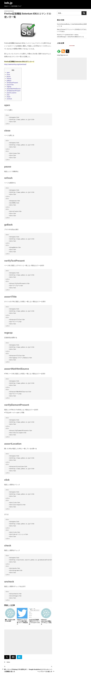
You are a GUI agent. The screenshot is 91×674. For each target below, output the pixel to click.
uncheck (9, 99)
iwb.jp (8, 2)
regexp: (9, 86)
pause (8, 76)
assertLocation (11, 93)
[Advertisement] (28, 641)
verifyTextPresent (12, 82)
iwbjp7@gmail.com (62, 55)
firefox (8, 662)
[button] (7, 657)
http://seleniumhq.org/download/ (15, 64)
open (8, 72)
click (8, 95)
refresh (9, 78)
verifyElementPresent (13, 91)
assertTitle (10, 84)
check (8, 97)
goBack (9, 80)
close (8, 74)
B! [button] (19, 657)
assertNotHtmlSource (14, 88)
